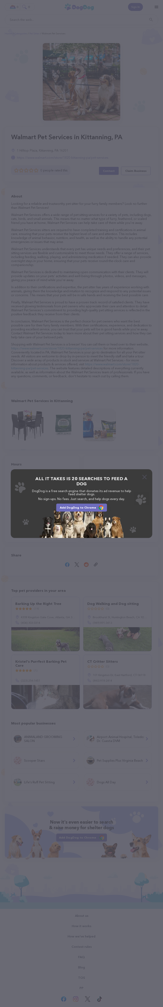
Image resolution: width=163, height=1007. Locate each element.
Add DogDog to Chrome (78, 507)
